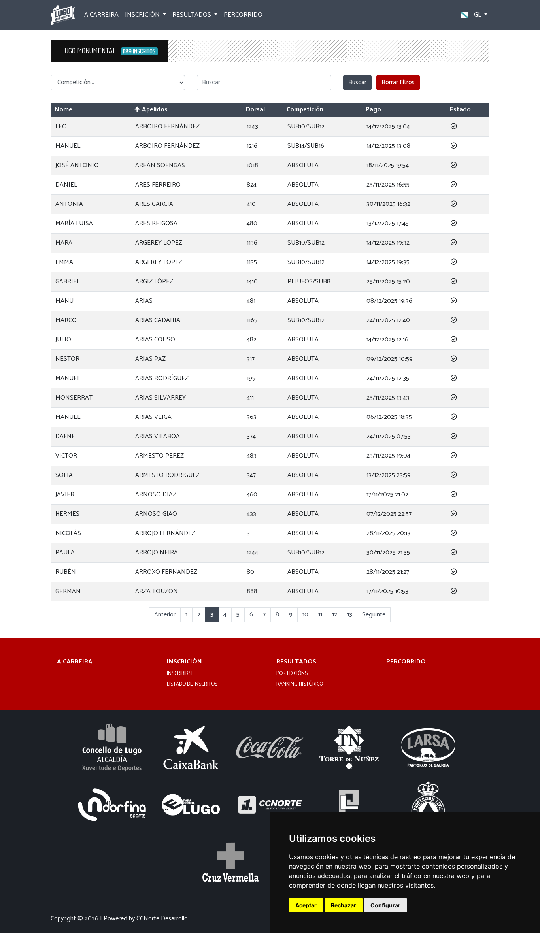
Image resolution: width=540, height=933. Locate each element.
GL (477, 14)
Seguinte (373, 614)
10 (305, 614)
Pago (373, 109)
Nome (63, 109)
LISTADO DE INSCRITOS (192, 684)
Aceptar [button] (306, 905)
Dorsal (255, 109)
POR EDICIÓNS (292, 674)
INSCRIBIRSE (180, 674)
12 (334, 614)
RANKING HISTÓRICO (299, 684)
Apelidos (155, 109)
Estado (460, 109)
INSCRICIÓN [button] (143, 14)
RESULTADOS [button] (192, 14)
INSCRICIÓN (184, 662)
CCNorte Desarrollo (162, 918)
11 (320, 614)
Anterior (165, 614)
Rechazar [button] (343, 905)
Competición (305, 109)
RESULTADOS (296, 662)
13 (349, 614)
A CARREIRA (101, 14)
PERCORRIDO (243, 14)
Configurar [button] (385, 905)
